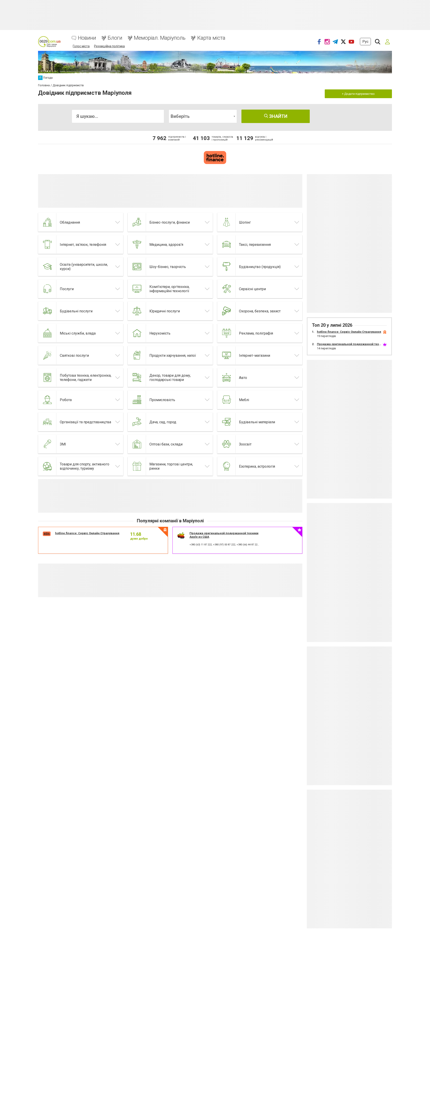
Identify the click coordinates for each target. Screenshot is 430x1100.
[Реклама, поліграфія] (227, 333)
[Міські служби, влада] (47, 333)
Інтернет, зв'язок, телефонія (83, 244)
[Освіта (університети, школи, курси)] (47, 267)
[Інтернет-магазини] (227, 355)
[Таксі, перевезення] (227, 244)
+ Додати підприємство (358, 93)
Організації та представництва (85, 422)
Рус (365, 41)
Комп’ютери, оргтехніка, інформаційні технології (169, 289)
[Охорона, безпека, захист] (227, 311)
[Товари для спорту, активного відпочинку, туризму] (47, 466)
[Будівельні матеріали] (227, 422)
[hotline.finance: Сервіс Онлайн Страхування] (215, 157)
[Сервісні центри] (227, 289)
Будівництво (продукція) (260, 267)
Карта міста (211, 38)
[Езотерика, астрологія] (227, 466)
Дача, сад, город (162, 422)
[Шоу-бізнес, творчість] (137, 267)
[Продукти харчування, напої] (137, 355)
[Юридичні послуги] (137, 311)
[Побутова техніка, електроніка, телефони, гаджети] (47, 378)
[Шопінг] (227, 222)
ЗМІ (63, 444)
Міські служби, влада (78, 333)
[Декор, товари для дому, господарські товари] (137, 378)
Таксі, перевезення (255, 244)
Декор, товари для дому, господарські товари (170, 377)
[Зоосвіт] (227, 444)
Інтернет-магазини (254, 355)
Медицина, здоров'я (166, 244)
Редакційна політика (109, 46)
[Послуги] (47, 289)
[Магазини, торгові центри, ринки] (137, 466)
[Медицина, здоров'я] (137, 244)
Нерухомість (159, 333)
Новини (87, 38)
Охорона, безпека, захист (260, 311)
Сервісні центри (252, 289)
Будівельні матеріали (257, 422)
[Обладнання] (47, 222)
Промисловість (162, 400)
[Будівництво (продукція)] (227, 267)
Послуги (67, 289)
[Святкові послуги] (47, 355)
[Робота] (47, 400)
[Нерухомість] (137, 333)
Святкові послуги (74, 355)
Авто (243, 378)
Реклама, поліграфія (256, 333)
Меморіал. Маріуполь (159, 38)
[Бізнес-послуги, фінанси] (137, 222)
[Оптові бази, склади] (137, 444)
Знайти (277, 116)
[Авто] (227, 378)
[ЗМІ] (47, 444)
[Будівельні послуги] (47, 311)
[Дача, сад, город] (137, 422)
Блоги (115, 38)
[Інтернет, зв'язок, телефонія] (47, 244)
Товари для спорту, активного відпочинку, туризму (84, 466)
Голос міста (81, 46)
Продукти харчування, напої (172, 355)
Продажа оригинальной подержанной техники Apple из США (361, 344)
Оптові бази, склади (166, 444)
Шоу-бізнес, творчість (167, 267)
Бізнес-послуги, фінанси (169, 222)
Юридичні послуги (164, 311)
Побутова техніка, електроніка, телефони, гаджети (85, 377)
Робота (66, 400)
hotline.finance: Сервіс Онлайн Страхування (87, 533)
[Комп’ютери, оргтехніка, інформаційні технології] (137, 289)
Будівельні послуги (76, 311)
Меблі (244, 400)
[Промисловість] (137, 400)
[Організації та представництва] (47, 422)
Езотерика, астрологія (257, 466)
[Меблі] (227, 400)
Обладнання (70, 222)
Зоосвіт (245, 444)
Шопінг (245, 222)
